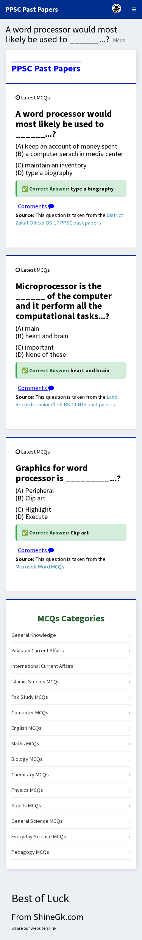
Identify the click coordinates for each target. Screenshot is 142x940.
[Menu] (134, 9)
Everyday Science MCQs (71, 836)
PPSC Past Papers (46, 68)
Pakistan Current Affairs (71, 650)
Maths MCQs (71, 743)
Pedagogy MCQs (71, 852)
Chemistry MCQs (71, 774)
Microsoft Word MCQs (40, 566)
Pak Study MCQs (71, 697)
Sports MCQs (71, 805)
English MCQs (71, 728)
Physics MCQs (71, 790)
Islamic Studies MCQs (71, 681)
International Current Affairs (71, 666)
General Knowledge (71, 635)
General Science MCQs (71, 821)
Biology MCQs (71, 759)
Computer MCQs (71, 712)
